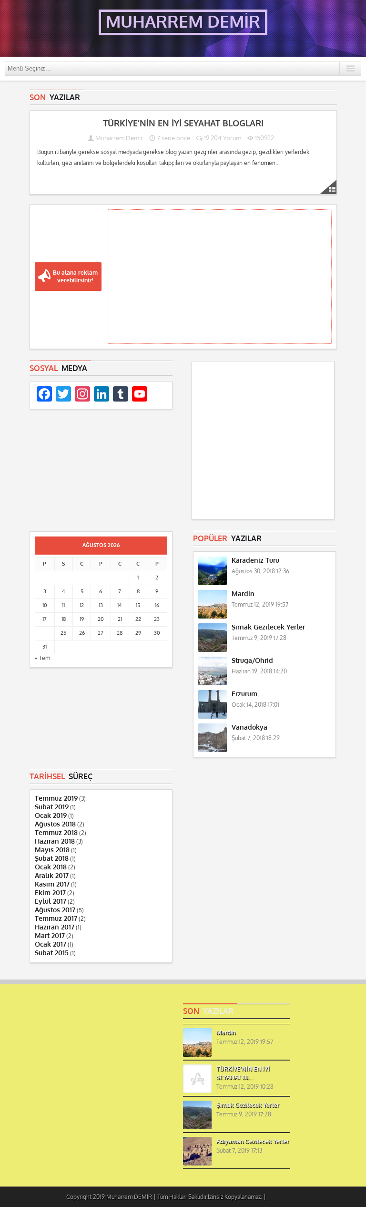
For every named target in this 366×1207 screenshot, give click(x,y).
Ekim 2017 (50, 893)
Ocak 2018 (51, 867)
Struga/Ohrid (252, 660)
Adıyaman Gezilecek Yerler (252, 1141)
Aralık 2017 (52, 875)
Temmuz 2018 (56, 832)
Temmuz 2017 (56, 918)
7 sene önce (172, 138)
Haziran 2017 (54, 927)
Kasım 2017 (52, 884)
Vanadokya (249, 727)
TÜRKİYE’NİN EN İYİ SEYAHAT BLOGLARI (183, 123)
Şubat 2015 (52, 953)
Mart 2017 (50, 935)
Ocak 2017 (50, 944)
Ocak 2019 (51, 815)
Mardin (243, 593)
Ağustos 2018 (55, 824)
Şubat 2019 (52, 807)
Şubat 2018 (52, 858)
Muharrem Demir (119, 138)
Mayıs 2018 (52, 850)
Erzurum (244, 694)
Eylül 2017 (50, 901)
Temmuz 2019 (56, 798)
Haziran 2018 (55, 841)
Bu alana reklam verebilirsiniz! (75, 276)
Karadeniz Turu (255, 560)
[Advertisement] (219, 276)
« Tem (42, 658)
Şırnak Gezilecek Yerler (268, 627)
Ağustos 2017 (55, 910)
